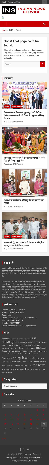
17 (5, 424)
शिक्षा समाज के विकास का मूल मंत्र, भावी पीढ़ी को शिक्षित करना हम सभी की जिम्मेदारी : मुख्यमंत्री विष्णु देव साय (24, 115)
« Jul (4, 438)
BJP (34, 338)
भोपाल (43, 369)
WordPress (32, 461)
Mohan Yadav (27, 362)
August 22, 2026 (10, 122)
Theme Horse (34, 457)
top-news (39, 365)
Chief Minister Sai (30, 354)
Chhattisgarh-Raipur (18, 351)
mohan (19, 362)
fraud (42, 358)
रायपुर (10, 372)
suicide (17, 366)
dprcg (17, 358)
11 (12, 419)
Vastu (8, 370)
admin (20, 122)
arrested (27, 339)
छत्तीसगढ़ (37, 370)
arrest (21, 339)
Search (42, 64)
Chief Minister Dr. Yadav (16, 354)
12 (18, 419)
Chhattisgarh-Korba (27, 348)
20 (24, 424)
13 (24, 419)
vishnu (15, 369)
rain (8, 366)
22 (37, 424)
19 (18, 424)
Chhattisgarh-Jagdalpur (31, 345)
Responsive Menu (44, 2)
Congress (7, 358)
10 (5, 419)
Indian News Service (30, 454)
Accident (6, 339)
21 (31, 424)
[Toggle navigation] (5, 24)
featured (29, 357)
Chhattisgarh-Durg (15, 345)
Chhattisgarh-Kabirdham (9, 348)
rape (12, 366)
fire (38, 358)
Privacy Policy (11, 457)
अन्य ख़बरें (8, 78)
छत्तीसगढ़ (7, 106)
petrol (4, 366)
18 (12, 424)
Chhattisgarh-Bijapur (26, 342)
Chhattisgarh (9, 342)
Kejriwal (13, 362)
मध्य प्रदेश (4, 372)
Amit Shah (14, 339)
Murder (36, 361)
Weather (25, 369)
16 (44, 419)
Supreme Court (26, 366)
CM (38, 354)
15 (37, 419)
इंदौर (32, 370)
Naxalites (43, 362)
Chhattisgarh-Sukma (36, 351)
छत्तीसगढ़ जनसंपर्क (17, 106)
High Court (6, 362)
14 (31, 419)
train (3, 370)
